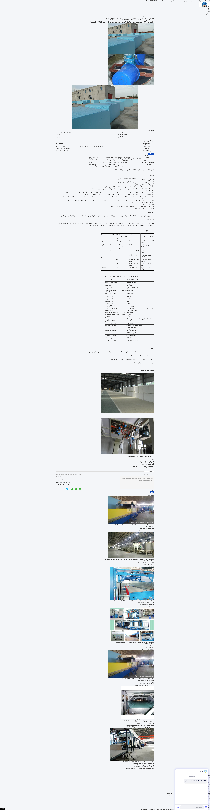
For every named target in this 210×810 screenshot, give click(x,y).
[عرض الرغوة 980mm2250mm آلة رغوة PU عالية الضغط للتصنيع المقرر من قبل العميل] (131, 663)
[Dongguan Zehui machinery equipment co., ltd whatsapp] (76, 488)
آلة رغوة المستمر (148, 464)
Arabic (146, 0)
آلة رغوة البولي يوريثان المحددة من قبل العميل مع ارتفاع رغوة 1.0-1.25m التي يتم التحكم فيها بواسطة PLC (129, 559)
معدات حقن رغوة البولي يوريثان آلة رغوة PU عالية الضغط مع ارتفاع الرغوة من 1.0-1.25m (133, 524)
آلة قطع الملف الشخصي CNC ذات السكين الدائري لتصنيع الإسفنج (139, 720)
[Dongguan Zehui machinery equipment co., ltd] (204, 4)
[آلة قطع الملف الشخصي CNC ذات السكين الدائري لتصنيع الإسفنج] (137, 702)
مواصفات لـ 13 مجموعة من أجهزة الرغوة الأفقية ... (140, 456)
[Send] (177, 807)
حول (209, 9)
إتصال (208, 13)
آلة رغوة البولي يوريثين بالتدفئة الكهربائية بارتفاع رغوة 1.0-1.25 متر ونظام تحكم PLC (134, 642)
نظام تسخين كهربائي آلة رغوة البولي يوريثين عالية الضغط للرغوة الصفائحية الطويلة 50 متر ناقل (132, 600)
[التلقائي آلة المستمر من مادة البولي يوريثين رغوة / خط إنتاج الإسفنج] (131, 38)
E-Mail (208, 805)
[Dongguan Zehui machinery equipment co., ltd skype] (67, 488)
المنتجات (208, 11)
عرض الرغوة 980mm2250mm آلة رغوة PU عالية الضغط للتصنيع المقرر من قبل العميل (133, 678)
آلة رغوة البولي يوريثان (143, 16)
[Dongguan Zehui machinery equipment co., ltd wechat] (72, 489)
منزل (209, 8)
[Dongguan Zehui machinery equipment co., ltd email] (80, 489)
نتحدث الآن (207, 14)
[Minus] (178, 771)
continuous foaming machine (142, 467)
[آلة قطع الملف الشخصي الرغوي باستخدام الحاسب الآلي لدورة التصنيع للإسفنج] (132, 744)
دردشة (151, 153)
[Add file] (206, 807)
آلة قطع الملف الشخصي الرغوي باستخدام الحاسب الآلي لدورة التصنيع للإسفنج (136, 761)
